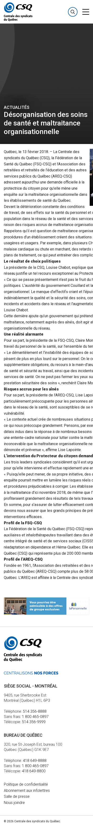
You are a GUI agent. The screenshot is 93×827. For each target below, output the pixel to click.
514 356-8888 (34, 711)
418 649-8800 (34, 771)
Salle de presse (17, 796)
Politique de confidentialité (26, 784)
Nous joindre (14, 802)
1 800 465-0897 (35, 716)
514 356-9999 (34, 722)
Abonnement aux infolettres (27, 790)
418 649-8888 (34, 760)
